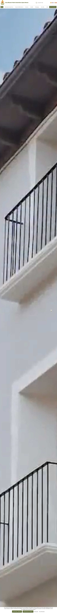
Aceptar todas (17, 611)
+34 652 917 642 (40, 2)
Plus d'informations (42, 611)
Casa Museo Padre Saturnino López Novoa (16, 3)
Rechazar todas (28, 611)
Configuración (36, 611)
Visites (54, 7)
